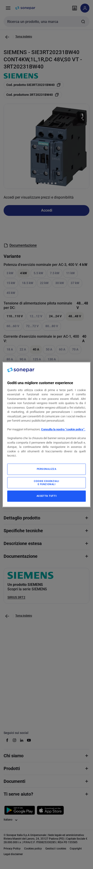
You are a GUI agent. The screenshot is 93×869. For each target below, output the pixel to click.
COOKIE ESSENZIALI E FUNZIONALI (46, 482)
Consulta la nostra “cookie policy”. (63, 429)
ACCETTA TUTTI (46, 495)
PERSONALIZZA (46, 469)
